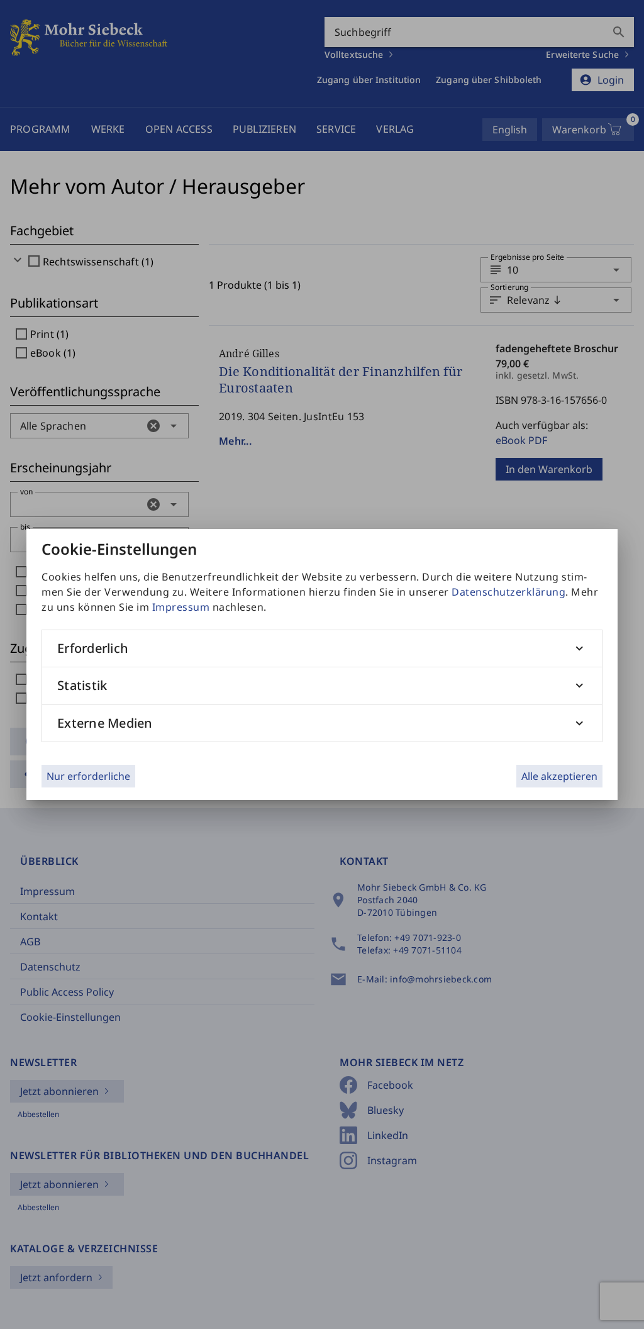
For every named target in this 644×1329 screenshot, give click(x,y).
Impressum (181, 607)
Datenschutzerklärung (508, 592)
